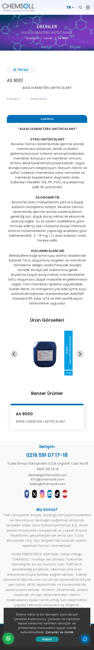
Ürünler (48, 38)
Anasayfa (32, 38)
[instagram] (42, 493)
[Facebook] (26, 493)
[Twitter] (34, 493)
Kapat (47, 639)
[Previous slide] (14, 354)
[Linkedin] (49, 493)
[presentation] (47, 119)
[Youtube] (65, 493)
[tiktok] (57, 493)
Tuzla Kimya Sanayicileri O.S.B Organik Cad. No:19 (47, 463)
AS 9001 (63, 38)
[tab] (47, 119)
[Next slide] (80, 354)
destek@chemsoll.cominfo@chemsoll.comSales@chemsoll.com (47, 479)
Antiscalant (38, 99)
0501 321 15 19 (48, 469)
